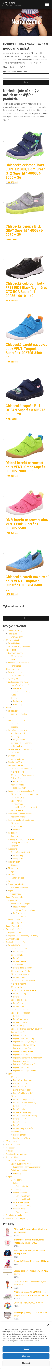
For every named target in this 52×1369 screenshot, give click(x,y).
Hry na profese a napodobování (21, 791)
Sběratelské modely (19, 714)
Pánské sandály (19, 1135)
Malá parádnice (17, 810)
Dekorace (14, 865)
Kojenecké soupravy (21, 1067)
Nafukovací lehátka (23, 1199)
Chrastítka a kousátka (17, 720)
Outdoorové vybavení (16, 1160)
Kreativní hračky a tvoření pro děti (21, 820)
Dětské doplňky (17, 955)
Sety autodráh (19, 740)
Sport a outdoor (12, 1157)
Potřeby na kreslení (21, 913)
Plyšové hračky (14, 868)
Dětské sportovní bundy (22, 1022)
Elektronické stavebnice (20, 887)
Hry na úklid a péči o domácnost (24, 807)
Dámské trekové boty (22, 1090)
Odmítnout (26, 1356)
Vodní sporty (16, 1189)
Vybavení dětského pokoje (18, 662)
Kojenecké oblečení (13, 929)
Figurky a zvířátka (15, 762)
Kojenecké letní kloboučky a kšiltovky (23, 935)
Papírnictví (12, 849)
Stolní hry (14, 698)
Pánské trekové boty (21, 1138)
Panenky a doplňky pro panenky (21, 839)
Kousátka (14, 727)
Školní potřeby (14, 919)
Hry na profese (17, 804)
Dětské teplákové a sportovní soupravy (26, 1029)
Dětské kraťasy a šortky (20, 971)
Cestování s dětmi (15, 653)
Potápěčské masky (23, 1205)
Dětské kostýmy (17, 797)
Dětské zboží (11, 650)
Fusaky (14, 659)
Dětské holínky (19, 1109)
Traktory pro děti (17, 878)
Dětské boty (15, 1096)
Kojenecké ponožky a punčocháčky (27, 1058)
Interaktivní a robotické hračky (20, 813)
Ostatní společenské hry (20, 691)
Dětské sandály (19, 1119)
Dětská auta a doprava (17, 730)
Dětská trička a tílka (19, 948)
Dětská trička (18, 952)
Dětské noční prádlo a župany (23, 981)
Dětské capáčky (19, 1106)
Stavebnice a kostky (16, 884)
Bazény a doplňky (15, 672)
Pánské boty (16, 1132)
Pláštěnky (17, 1173)
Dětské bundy (18, 1016)
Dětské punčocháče (21, 997)
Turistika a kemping (19, 1170)
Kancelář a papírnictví (14, 897)
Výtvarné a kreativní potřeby (22, 903)
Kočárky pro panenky (19, 842)
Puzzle (13, 695)
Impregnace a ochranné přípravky (27, 1167)
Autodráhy (15, 736)
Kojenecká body (19, 1035)
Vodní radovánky (17, 785)
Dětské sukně (18, 1006)
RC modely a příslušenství (21, 743)
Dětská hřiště (18, 772)
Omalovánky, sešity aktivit (21, 852)
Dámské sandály (20, 1083)
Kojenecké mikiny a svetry (23, 1051)
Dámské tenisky (19, 1086)
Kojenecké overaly (20, 1054)
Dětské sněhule (19, 1122)
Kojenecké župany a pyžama (24, 1070)
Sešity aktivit (18, 858)
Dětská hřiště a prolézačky (21, 769)
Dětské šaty (18, 1003)
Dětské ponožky (19, 993)
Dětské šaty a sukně (19, 1000)
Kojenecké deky (14, 932)
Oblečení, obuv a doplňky (16, 942)
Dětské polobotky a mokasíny (25, 1115)
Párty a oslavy (11, 1141)
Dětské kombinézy (20, 1019)
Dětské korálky (17, 823)
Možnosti (26, 1363)
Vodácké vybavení (20, 1209)
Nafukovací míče (17, 759)
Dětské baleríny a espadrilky (24, 1103)
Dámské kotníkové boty (22, 1080)
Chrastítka (15, 723)
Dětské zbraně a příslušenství (20, 749)
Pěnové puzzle (16, 666)
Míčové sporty (16, 1180)
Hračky (8, 717)
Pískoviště (17, 781)
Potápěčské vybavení (22, 1202)
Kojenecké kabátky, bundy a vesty (27, 1042)
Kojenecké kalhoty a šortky (24, 1045)
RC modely (17, 746)
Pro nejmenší (13, 881)
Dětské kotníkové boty (22, 1112)
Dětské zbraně (16, 752)
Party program (14, 862)
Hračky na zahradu (15, 765)
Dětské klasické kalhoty (22, 968)
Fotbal (15, 1183)
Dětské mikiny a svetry (20, 974)
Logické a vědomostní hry (21, 685)
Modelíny (16, 830)
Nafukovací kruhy (23, 1196)
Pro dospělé (10, 1148)
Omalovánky (18, 855)
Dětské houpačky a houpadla (22, 775)
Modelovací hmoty (18, 826)
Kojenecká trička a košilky (23, 1038)
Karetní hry (17, 704)
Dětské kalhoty (14, 643)
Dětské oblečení (12, 640)
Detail (15, 182)
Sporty (11, 1176)
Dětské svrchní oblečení (20, 1013)
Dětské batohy (16, 656)
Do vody (11, 756)
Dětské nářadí (16, 801)
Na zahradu (12, 833)
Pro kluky (12, 874)
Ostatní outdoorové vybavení (22, 1164)
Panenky (14, 846)
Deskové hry (18, 701)
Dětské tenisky (19, 1125)
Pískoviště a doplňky (19, 778)
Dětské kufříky (16, 923)
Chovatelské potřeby (14, 630)
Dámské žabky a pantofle (23, 1093)
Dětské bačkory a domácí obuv (25, 1099)
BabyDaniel (8, 3)
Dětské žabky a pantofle (23, 1128)
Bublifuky (14, 836)
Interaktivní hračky (18, 817)
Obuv (10, 1074)
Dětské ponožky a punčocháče (23, 990)
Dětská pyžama (19, 984)
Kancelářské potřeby (14, 926)
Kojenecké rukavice (21, 1061)
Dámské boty (16, 1077)
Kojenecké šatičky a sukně (24, 1064)
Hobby (8, 707)
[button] (48, 1324)
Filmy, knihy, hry (12, 679)
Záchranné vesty (22, 1212)
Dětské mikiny (19, 977)
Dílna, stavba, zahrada (14, 669)
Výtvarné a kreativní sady (26, 910)
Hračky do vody (19, 788)
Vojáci (10, 891)
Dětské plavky (16, 987)
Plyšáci (14, 871)
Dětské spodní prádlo (19, 1009)
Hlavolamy (17, 688)
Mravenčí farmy (17, 637)
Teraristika (12, 634)
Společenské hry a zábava (19, 682)
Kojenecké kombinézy (22, 1048)
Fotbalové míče (22, 1186)
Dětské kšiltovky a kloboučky (19, 646)
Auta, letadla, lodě (18, 733)
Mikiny (10, 1151)
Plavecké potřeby (13, 1144)
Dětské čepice (19, 958)
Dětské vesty (18, 1025)
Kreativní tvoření (19, 907)
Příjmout (26, 1349)
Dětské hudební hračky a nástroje (24, 794)
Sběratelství (13, 711)
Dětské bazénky (17, 675)
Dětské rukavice (19, 961)
